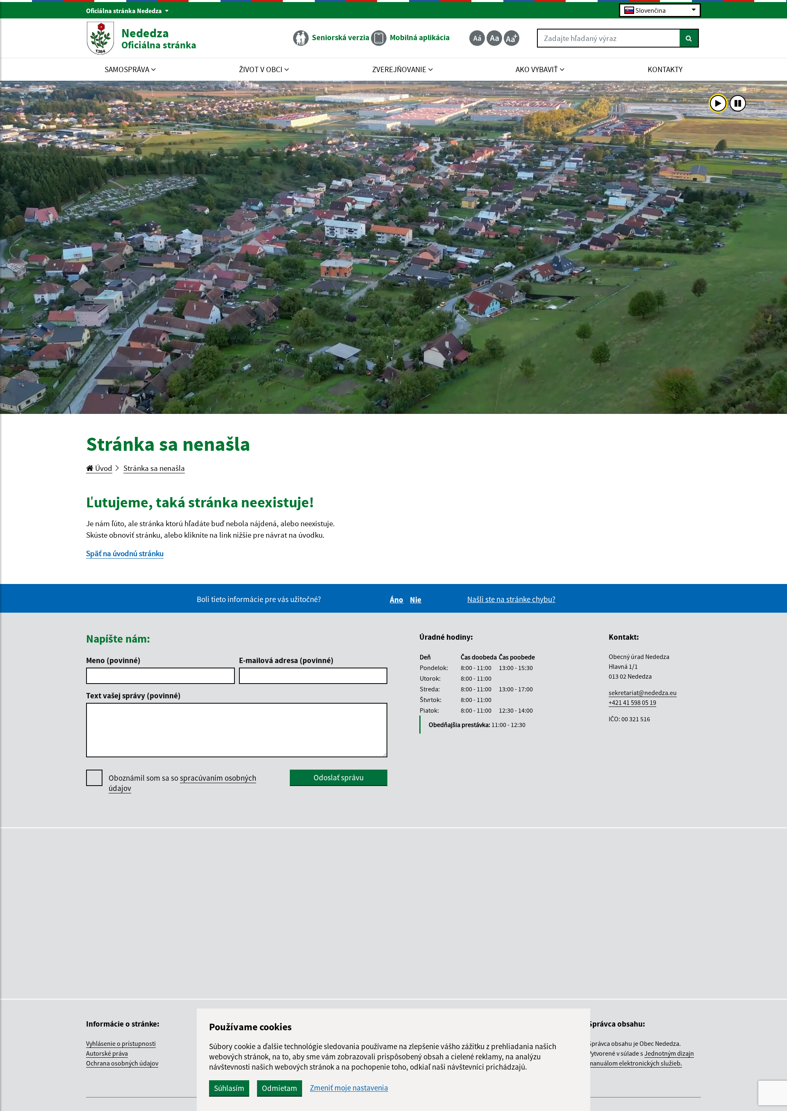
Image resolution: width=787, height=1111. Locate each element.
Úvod (102, 468)
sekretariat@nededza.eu (643, 692)
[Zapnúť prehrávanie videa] (718, 103)
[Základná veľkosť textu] (494, 38)
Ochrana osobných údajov (122, 1063)
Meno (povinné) (113, 660)
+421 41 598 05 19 (632, 702)
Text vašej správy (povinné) (133, 695)
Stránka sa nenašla (154, 468)
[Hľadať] (689, 38)
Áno (398, 599)
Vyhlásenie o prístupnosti (121, 1043)
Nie (417, 599)
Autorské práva (107, 1053)
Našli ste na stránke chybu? (511, 599)
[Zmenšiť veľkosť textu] (477, 38)
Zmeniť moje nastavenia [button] (349, 1088)
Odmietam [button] (279, 1088)
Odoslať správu (339, 777)
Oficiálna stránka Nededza (124, 11)
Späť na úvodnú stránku (125, 553)
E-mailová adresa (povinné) (286, 660)
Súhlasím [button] (229, 1088)
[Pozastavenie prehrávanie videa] (738, 103)
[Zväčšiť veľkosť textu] (511, 38)
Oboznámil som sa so (182, 783)
